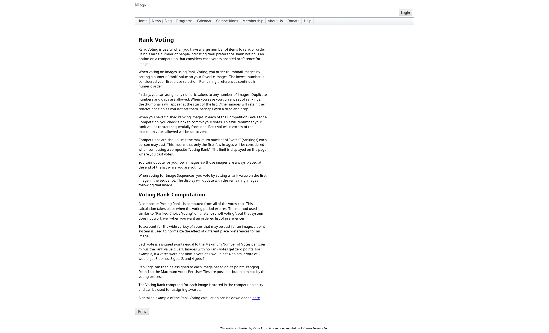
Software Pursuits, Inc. (314, 328)
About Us (275, 20)
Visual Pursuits (262, 328)
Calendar (204, 20)
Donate (293, 20)
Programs (184, 20)
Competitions (227, 20)
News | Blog (162, 20)
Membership (253, 20)
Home (142, 20)
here (256, 297)
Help (307, 20)
